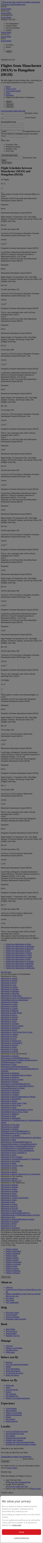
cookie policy (16, 1525)
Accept (21, 1532)
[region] (21, 1519)
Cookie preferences (21, 1538)
